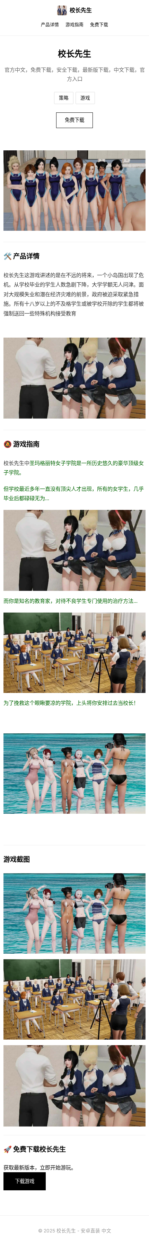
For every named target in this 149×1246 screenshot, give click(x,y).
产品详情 (50, 24)
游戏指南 (74, 24)
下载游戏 (24, 1181)
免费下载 (99, 24)
